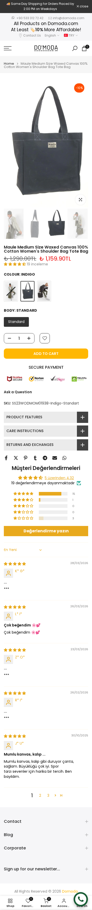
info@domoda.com (68, 18)
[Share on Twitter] (16, 458)
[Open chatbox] (81, 899)
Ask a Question (18, 392)
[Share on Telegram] (45, 458)
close (83, 6)
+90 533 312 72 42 (29, 18)
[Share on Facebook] (6, 458)
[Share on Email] (54, 458)
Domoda (70, 891)
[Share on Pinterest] (25, 458)
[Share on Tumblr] (35, 458)
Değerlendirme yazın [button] (46, 531)
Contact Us (32, 35)
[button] (15, 264)
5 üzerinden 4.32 (59, 477)
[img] (15, 563)
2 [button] (40, 795)
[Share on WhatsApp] (64, 458)
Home (9, 63)
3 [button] (48, 795)
